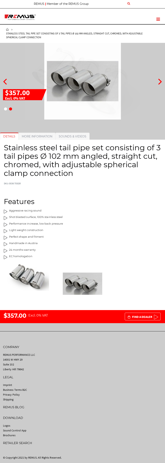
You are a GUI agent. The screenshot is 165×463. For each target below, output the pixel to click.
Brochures (9, 435)
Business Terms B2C (15, 390)
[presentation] (5, 81)
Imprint (7, 385)
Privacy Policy (11, 394)
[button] (5, 108)
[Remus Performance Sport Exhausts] (20, 17)
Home (7, 29)
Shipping (8, 399)
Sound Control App (14, 430)
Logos (6, 425)
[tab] (9, 136)
